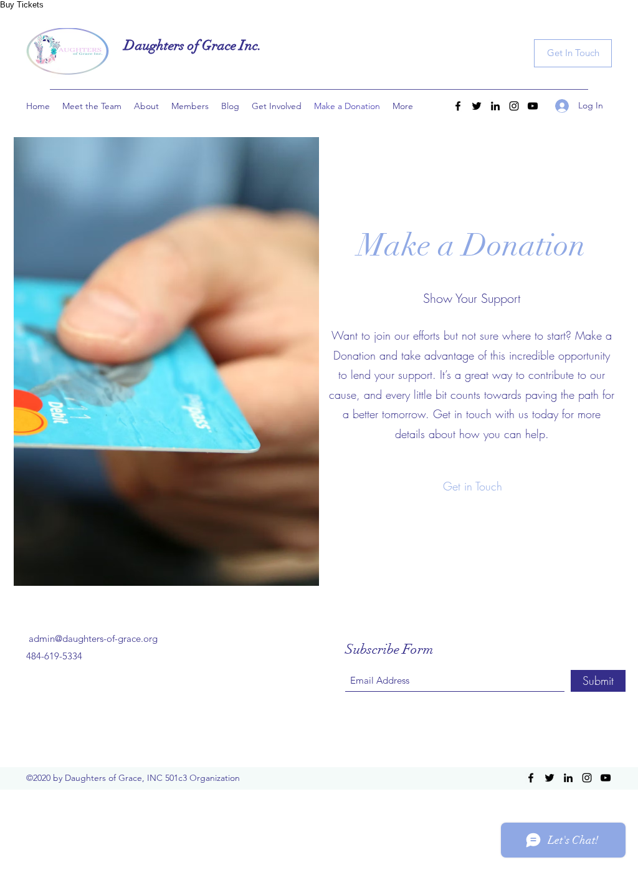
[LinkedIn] (495, 106)
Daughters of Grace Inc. (193, 45)
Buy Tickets (22, 4)
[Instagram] (514, 106)
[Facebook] (458, 106)
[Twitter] (476, 106)
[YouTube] (532, 106)
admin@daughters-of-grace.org (93, 638)
